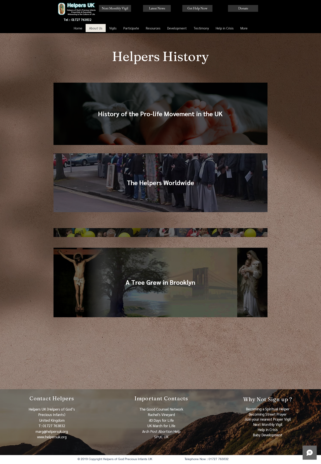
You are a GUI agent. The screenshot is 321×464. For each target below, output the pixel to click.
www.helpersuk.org (52, 436)
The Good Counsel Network (161, 409)
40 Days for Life (161, 420)
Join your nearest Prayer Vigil (268, 419)
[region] (161, 114)
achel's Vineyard (162, 414)
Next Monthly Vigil (267, 424)
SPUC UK (161, 436)
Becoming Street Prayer (268, 414)
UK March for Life (161, 425)
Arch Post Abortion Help (161, 431)
